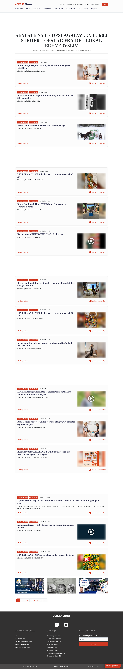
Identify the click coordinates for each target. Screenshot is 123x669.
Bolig (28, 9)
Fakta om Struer (52, 644)
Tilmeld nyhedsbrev (112, 666)
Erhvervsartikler (52, 647)
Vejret (94, 9)
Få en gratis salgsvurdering (56, 653)
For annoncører (20, 639)
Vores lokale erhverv (54, 639)
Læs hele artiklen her (98, 83)
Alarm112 (19, 9)
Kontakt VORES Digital (22, 644)
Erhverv (36, 9)
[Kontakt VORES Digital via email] (66, 625)
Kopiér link (24, 83)
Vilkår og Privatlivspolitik (23, 642)
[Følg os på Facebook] (57, 625)
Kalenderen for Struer (54, 642)
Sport (86, 9)
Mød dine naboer (73, 9)
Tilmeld (105, 4)
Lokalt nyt (58, 9)
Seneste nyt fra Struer (54, 636)
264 (45, 600)
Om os (17, 636)
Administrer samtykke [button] (22, 647)
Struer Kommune (52, 650)
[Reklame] (29, 586)
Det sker (47, 9)
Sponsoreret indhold (54, 656)
